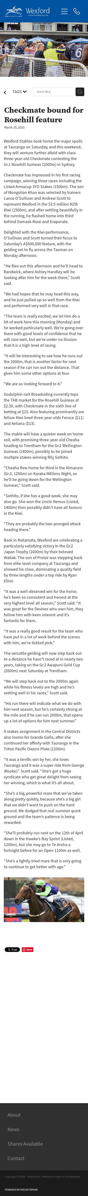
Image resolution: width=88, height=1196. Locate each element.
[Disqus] (44, 1022)
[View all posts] (5, 93)
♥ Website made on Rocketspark (61, 1177)
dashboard (33, 1177)
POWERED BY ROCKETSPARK (21, 1190)
